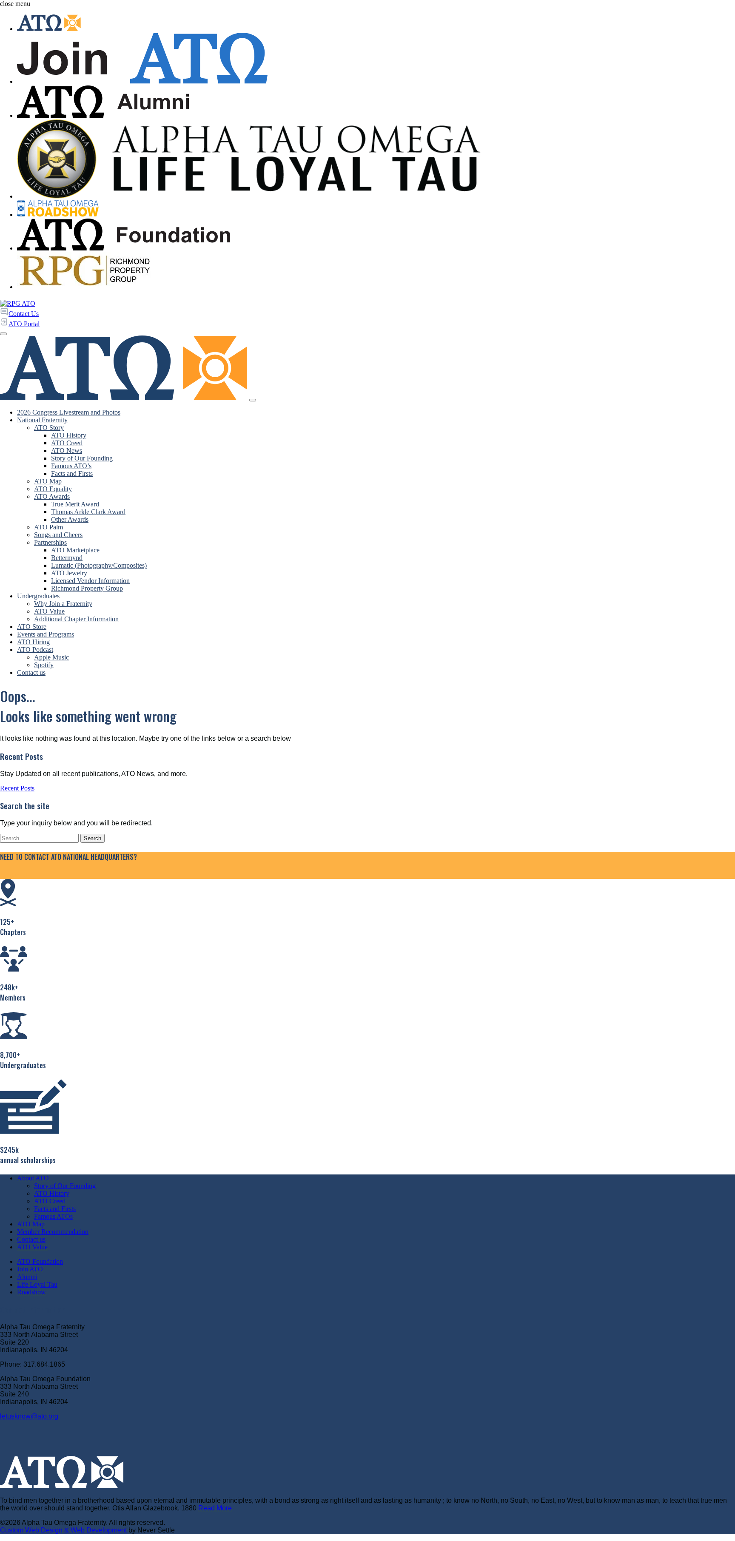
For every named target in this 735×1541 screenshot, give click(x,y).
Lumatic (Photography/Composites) (99, 565)
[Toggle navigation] (252, 400)
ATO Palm (48, 527)
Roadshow (31, 1292)
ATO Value (49, 611)
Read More (215, 1508)
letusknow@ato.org (29, 1416)
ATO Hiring (33, 641)
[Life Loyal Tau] (376, 159)
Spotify (44, 664)
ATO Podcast (35, 649)
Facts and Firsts (72, 473)
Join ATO (30, 1269)
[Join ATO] (376, 59)
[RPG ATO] (17, 303)
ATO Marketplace (75, 550)
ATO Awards (52, 496)
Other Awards (69, 519)
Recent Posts (17, 788)
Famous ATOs (53, 1216)
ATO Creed (67, 442)
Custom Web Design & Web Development (63, 1530)
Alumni (27, 1276)
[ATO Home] (376, 23)
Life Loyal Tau (37, 1284)
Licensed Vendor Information (90, 580)
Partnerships (50, 542)
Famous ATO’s (71, 465)
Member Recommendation (52, 1231)
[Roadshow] (376, 209)
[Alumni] (376, 102)
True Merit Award (75, 504)
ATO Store (31, 626)
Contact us (31, 672)
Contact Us (15, 875)
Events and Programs (45, 634)
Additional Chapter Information (76, 619)
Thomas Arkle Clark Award (88, 511)
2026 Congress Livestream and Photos (68, 412)
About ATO (33, 1178)
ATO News (66, 450)
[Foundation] (376, 236)
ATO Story (49, 427)
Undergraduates (38, 596)
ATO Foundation (40, 1261)
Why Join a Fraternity (63, 603)
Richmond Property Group (87, 588)
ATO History (68, 435)
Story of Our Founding (82, 458)
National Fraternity (42, 420)
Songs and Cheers (58, 534)
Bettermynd (67, 557)
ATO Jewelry (69, 573)
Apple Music (51, 657)
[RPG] (376, 271)
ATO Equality (53, 488)
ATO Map (48, 481)
